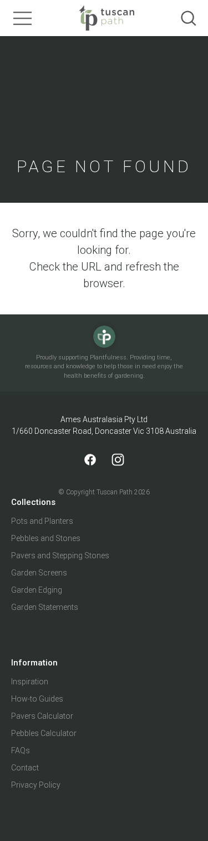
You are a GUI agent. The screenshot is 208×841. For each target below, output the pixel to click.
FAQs (20, 750)
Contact (25, 767)
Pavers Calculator (42, 716)
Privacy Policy (35, 784)
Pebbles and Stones (45, 538)
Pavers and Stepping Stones (60, 555)
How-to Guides (37, 698)
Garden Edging (36, 589)
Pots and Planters (42, 521)
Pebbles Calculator (44, 733)
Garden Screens (39, 572)
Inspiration (29, 681)
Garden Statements (44, 607)
